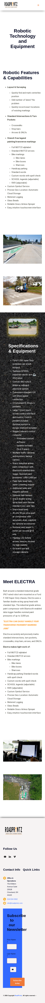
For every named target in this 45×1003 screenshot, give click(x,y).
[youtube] (5, 857)
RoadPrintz (18, 995)
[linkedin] (10, 857)
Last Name (11, 955)
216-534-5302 (12, 899)
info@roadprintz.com (14, 903)
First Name (11, 941)
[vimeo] (15, 857)
